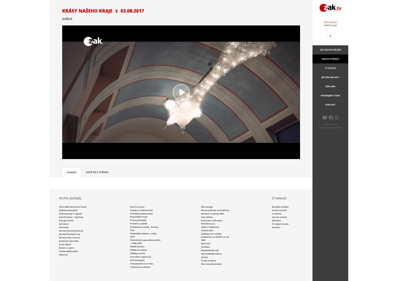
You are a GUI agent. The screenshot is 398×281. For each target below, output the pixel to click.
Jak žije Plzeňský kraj (69, 234)
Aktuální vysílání (330, 49)
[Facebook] (331, 118)
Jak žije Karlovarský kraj (71, 230)
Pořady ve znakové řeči (141, 210)
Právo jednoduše (138, 220)
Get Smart (64, 224)
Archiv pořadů (330, 59)
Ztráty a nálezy (208, 260)
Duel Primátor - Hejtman (71, 217)
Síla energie (207, 207)
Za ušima (205, 247)
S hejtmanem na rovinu (141, 263)
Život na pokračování (211, 264)
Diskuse (71, 172)
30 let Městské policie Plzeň (72, 207)
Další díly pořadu (97, 172)
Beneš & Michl (335, 127)
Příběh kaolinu (137, 246)
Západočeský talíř (210, 250)
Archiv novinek (279, 210)
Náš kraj (63, 254)
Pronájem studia (330, 95)
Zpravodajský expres (211, 253)
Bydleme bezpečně (68, 210)
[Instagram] (336, 118)
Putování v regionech (140, 257)
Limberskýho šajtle (68, 251)
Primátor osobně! (138, 223)
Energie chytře (66, 220)
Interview (64, 227)
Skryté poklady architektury (215, 210)
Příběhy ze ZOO (137, 253)
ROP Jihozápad (137, 260)
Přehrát (181, 92)
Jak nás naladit (330, 77)
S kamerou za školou (140, 267)
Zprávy (204, 257)
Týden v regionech (210, 227)
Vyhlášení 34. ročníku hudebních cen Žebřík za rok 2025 (215, 237)
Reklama (330, 86)
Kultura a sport (66, 248)
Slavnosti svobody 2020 (212, 213)
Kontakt (330, 104)
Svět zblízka (207, 217)
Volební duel (207, 230)
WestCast (206, 243)
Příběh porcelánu (138, 250)
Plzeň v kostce (137, 207)
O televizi (330, 68)
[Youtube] (325, 118)
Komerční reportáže (69, 241)
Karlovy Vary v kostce (69, 237)
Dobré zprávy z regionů (70, 213)
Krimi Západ (65, 244)
